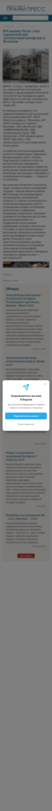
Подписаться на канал (26, 415)
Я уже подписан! (26, 424)
